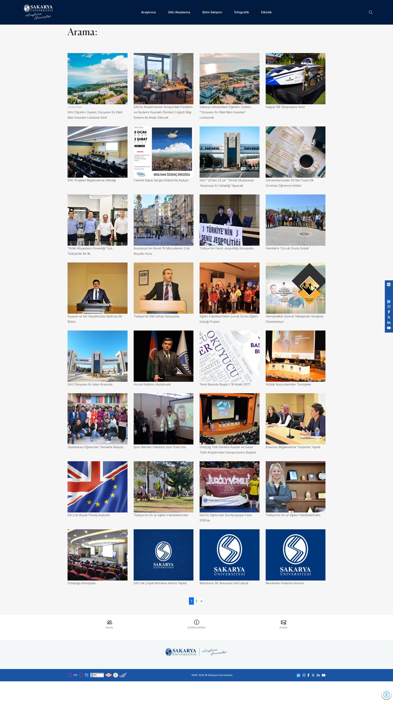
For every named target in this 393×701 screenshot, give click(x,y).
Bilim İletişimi (212, 12)
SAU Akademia (179, 12)
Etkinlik (266, 12)
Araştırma (148, 12)
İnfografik (241, 12)
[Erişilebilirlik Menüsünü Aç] (386, 694)
